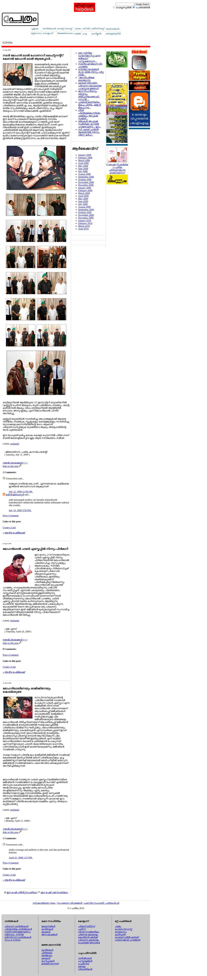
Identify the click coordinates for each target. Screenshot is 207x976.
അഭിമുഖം (46, 955)
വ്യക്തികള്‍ (85, 969)
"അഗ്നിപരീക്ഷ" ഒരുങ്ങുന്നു (86, 79)
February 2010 (85, 223)
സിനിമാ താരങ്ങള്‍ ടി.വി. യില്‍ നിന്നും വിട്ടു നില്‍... (91, 72)
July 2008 (83, 171)
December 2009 (85, 218)
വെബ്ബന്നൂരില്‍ (123, 7)
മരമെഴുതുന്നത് (50, 963)
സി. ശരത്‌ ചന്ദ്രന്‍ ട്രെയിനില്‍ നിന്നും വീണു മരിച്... (89, 132)
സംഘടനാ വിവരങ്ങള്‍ (70, 903)
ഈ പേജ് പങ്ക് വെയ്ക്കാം (54, 892)
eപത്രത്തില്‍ (143, 7)
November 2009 (86, 215)
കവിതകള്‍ (47, 929)
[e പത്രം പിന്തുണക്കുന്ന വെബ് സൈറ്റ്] (117, 172)
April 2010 (83, 228)
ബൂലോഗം (121, 931)
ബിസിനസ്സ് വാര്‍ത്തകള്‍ (18, 937)
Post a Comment (10, 515)
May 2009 (83, 198)
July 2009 (83, 204)
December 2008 (85, 185)
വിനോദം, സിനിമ (14, 934)
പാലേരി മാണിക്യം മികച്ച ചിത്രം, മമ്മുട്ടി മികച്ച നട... (89, 105)
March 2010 (84, 226)
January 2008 (84, 155)
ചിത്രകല (46, 952)
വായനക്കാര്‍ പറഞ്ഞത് (127, 940)
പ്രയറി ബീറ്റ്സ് (86, 926)
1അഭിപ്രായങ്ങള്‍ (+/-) (15, 829)
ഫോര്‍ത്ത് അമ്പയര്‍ (89, 942)
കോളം (82, 966)
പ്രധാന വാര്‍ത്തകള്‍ (16, 926)
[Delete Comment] (31, 510)
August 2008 (84, 174)
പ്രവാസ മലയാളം (88, 940)
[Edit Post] (20, 466)
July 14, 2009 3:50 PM (20, 510)
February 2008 (85, 157)
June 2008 (83, 168)
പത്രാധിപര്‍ (112, 903)
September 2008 (86, 177)
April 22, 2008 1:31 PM (20, 857)
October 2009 (84, 212)
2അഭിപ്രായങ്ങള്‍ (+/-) (15, 463)
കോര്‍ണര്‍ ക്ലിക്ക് (88, 937)
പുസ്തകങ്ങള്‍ (85, 961)
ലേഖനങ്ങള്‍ (48, 926)
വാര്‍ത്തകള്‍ (85, 958)
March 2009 (84, 193)
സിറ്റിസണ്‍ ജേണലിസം (18, 931)
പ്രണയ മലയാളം (88, 934)
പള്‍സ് (82, 929)
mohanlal (14, 443)
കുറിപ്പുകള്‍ (47, 961)
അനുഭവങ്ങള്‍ (49, 934)
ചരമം (118, 926)
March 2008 (84, 160)
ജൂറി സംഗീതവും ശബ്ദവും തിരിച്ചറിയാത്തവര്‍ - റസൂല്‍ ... (89, 95)
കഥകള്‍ (45, 931)
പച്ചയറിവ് (83, 963)
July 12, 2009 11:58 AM (21, 491)
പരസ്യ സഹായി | (94, 903)
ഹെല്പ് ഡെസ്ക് (123, 929)
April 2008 (83, 163)
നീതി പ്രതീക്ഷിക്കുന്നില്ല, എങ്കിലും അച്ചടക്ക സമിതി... (89, 114)
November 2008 (86, 182)
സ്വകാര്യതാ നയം (44, 903)
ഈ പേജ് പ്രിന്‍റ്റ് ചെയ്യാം (22, 892)
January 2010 (84, 220)
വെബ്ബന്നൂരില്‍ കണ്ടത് (127, 937)
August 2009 (84, 207)
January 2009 (84, 187)
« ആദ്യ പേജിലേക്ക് (14, 532)
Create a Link (9, 527)
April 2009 (83, 196)
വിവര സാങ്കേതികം (88, 931)
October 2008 (84, 179)
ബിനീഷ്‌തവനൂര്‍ (15, 494)
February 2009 (85, 190)
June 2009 (83, 201)
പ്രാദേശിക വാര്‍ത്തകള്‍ (18, 929)
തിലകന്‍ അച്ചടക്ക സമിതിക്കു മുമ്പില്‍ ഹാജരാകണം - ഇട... (89, 124)
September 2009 (86, 209)
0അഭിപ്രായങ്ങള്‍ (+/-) (15, 639)
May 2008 (83, 166)
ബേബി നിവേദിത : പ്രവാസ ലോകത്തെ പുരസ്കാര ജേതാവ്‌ (90, 86)
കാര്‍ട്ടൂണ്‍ (120, 934)
